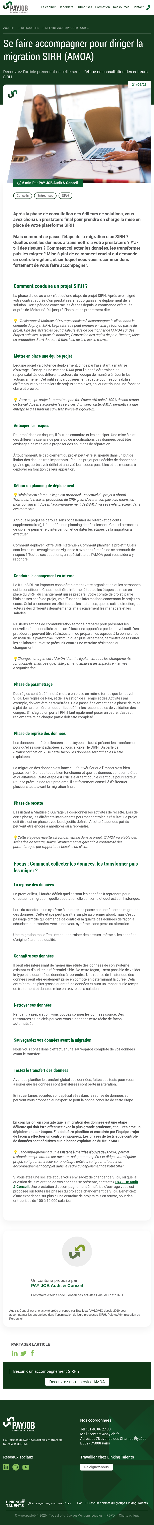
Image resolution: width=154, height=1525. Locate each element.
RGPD (110, 1515)
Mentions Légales (89, 1515)
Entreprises (84, 7)
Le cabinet (48, 7)
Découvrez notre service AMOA (77, 1381)
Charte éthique (129, 1515)
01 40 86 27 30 (99, 1429)
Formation (102, 7)
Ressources (121, 7)
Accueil (8, 27)
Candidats (66, 7)
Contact (138, 7)
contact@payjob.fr (104, 1434)
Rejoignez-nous (96, 1467)
